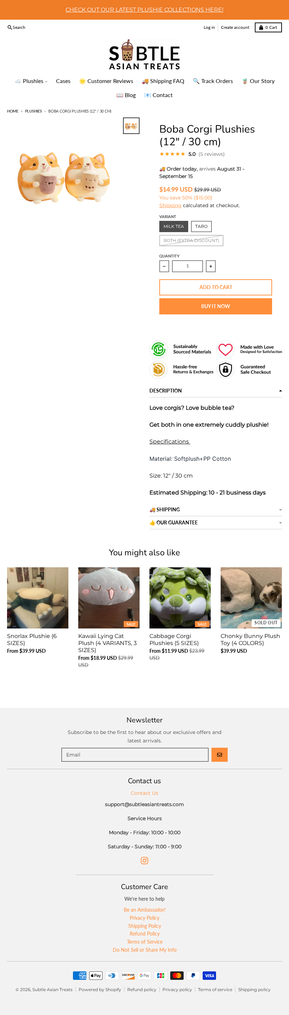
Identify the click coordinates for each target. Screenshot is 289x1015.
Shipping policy (254, 989)
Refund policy (141, 989)
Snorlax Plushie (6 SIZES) (32, 639)
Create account (235, 27)
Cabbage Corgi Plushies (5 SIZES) (174, 639)
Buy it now (215, 306)
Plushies (33, 111)
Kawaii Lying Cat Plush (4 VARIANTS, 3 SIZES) (107, 643)
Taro (201, 226)
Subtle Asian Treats (52, 989)
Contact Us (144, 793)
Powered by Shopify (100, 989)
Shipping (170, 205)
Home (12, 111)
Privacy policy (177, 989)
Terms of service (215, 989)
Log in (209, 27)
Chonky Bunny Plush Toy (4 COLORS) (250, 639)
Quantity (169, 256)
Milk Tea (174, 226)
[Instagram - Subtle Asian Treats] (144, 860)
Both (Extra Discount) (191, 240)
